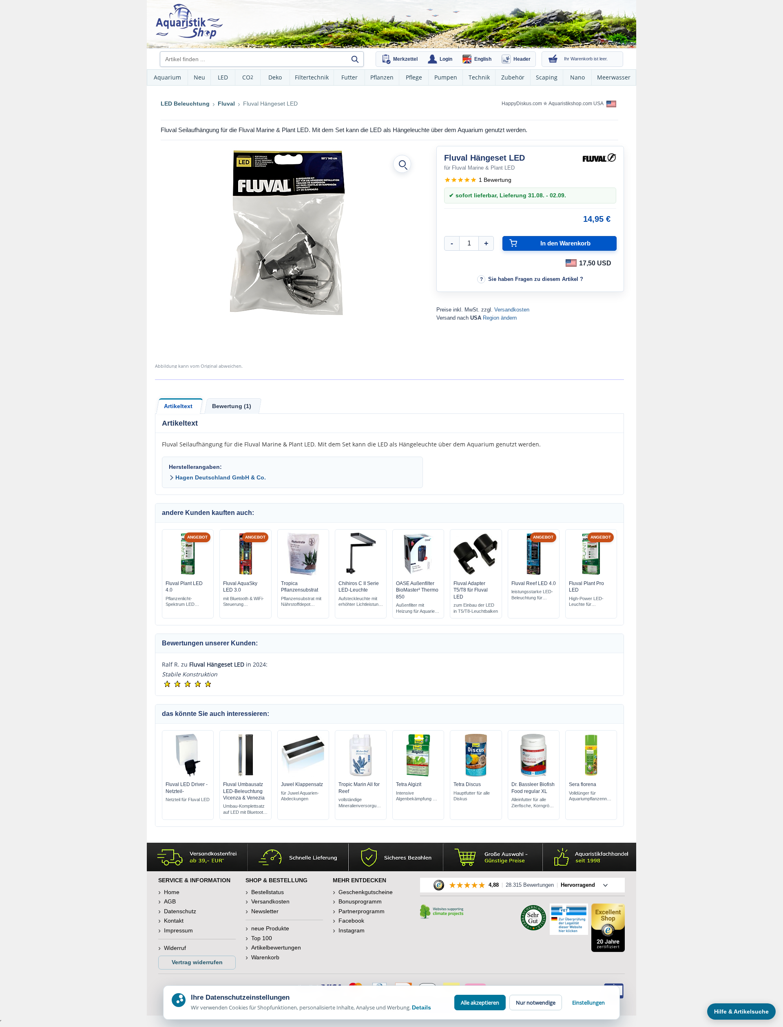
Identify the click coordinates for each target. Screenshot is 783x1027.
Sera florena (582, 784)
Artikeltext (178, 406)
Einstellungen (588, 1002)
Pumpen (445, 77)
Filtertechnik (312, 77)
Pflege (414, 77)
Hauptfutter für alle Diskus (471, 796)
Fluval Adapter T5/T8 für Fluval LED (470, 590)
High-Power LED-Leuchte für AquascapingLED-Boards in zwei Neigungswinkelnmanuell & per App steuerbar (588, 602)
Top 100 (261, 938)
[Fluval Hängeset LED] (286, 233)
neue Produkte (270, 928)
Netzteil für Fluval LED (188, 799)
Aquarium (167, 77)
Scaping (546, 77)
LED (223, 77)
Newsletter (265, 911)
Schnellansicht (188, 573)
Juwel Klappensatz (302, 784)
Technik (479, 77)
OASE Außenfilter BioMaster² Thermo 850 (417, 590)
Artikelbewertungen (276, 947)
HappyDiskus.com (522, 103)
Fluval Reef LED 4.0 (533, 583)
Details (421, 1007)
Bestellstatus (267, 892)
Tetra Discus (467, 784)
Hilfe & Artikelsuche (741, 1011)
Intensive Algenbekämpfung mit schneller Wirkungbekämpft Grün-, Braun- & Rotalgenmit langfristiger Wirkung (417, 796)
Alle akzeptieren (480, 1002)
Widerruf (175, 948)
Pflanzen (382, 77)
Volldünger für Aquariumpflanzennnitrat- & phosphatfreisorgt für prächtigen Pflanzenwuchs (589, 796)
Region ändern (500, 318)
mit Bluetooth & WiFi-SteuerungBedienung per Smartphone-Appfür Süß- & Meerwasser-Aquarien (245, 602)
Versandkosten (511, 310)
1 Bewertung (495, 180)
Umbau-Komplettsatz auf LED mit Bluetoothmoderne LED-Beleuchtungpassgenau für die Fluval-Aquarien (244, 809)
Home (171, 892)
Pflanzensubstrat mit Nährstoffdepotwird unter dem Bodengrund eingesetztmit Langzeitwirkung (301, 602)
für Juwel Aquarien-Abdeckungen (300, 796)
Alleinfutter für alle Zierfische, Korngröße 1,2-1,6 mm (533, 803)
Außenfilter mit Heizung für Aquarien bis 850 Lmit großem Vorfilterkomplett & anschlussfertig (416, 608)
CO (247, 77)
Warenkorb (265, 957)
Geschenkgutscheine (365, 892)
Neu (199, 77)
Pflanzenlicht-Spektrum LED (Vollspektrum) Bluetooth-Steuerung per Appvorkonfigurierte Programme (186, 602)
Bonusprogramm (360, 901)
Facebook (351, 920)
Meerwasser (613, 77)
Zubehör (512, 77)
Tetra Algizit (408, 784)
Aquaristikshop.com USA (576, 103)
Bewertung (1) (231, 406)
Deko (275, 77)
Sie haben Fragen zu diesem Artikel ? (535, 279)
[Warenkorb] (553, 59)
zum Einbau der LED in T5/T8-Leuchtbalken (475, 608)
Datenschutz (180, 911)
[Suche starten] (355, 59)
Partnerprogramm (361, 911)
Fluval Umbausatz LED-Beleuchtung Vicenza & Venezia (244, 791)
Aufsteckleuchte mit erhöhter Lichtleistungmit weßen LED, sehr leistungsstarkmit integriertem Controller (359, 602)
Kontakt (174, 920)
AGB (170, 901)
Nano (577, 77)
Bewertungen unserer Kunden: (210, 643)
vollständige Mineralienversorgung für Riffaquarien (359, 803)
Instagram (351, 930)
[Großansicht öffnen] (402, 164)
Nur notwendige (535, 1002)
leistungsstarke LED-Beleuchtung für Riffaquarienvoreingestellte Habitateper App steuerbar (532, 595)
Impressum (178, 930)
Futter (349, 77)
